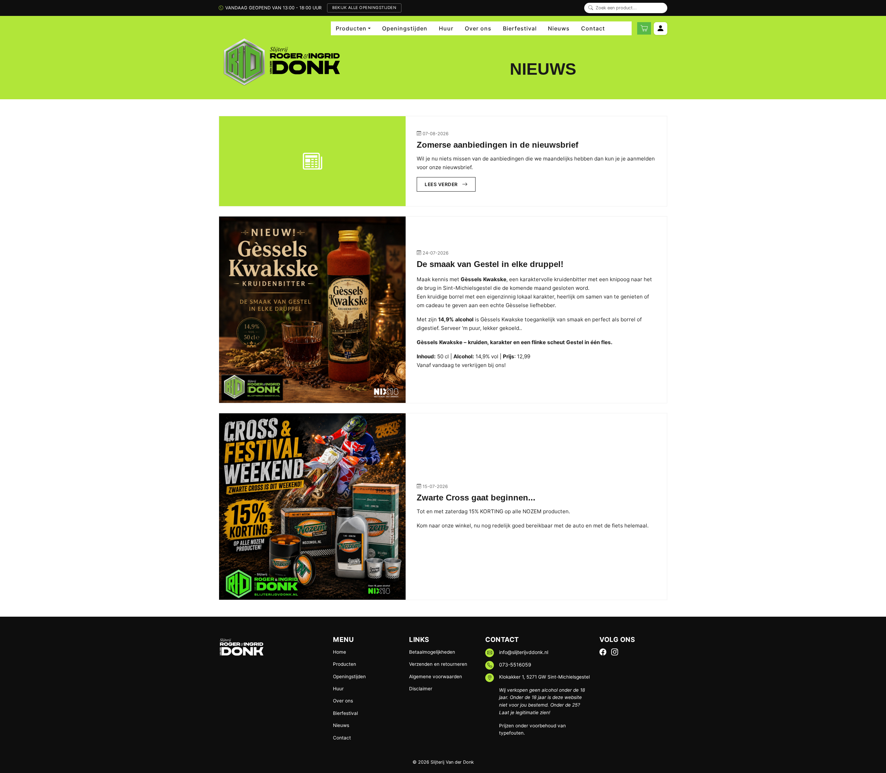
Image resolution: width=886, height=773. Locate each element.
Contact (593, 28)
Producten (344, 664)
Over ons (478, 28)
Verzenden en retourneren (438, 664)
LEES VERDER (441, 184)
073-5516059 (515, 665)
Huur (446, 28)
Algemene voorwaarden (435, 676)
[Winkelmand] (644, 28)
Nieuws (559, 28)
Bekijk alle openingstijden (364, 7)
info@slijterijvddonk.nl (523, 652)
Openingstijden (404, 28)
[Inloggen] (660, 28)
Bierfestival (520, 28)
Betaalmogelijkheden (432, 652)
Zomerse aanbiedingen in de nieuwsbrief (497, 144)
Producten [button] (351, 28)
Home (339, 652)
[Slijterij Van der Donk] (279, 62)
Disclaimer (420, 688)
